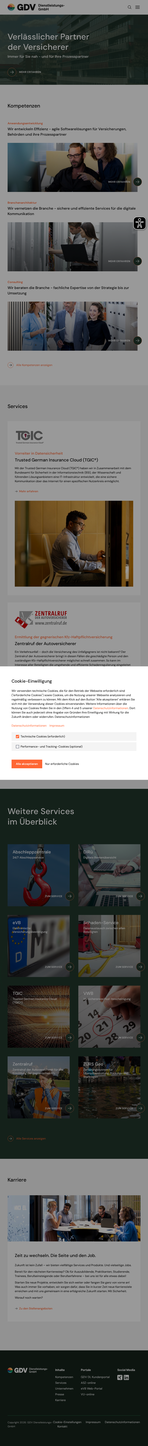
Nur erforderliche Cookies (62, 764)
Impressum (56, 726)
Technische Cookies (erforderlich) (43, 736)
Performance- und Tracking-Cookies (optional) (51, 746)
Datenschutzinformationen (110, 708)
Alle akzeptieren (27, 764)
